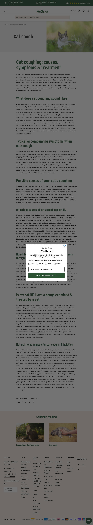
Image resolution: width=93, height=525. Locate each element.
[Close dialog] (64, 246)
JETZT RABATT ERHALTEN (46, 275)
